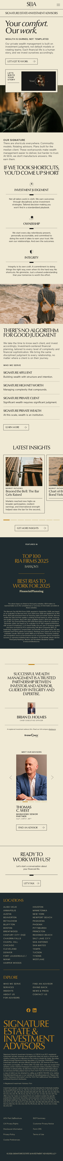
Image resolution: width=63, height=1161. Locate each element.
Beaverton (10, 917)
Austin (7, 914)
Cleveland (10, 949)
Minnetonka (40, 910)
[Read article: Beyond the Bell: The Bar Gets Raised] (24, 471)
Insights (8, 991)
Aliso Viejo (10, 907)
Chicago (8, 945)
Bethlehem (10, 921)
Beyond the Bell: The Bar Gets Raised (22, 493)
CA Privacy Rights (10, 1124)
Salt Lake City (41, 938)
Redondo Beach (43, 935)
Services (8, 987)
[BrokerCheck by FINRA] (31, 735)
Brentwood (10, 931)
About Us (9, 994)
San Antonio (40, 942)
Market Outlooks (14, 488)
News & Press (41, 991)
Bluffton (9, 924)
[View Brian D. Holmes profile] (31, 708)
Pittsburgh (40, 928)
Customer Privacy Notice (43, 1124)
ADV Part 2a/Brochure (12, 1118)
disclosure (52, 729)
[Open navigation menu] (58, 4)
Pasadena (39, 921)
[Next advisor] (52, 777)
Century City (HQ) (14, 935)
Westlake (38, 959)
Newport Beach (42, 917)
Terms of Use (38, 1134)
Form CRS (37, 1129)
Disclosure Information (12, 1129)
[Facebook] (28, 1010)
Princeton (39, 931)
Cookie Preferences (11, 1140)
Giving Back (40, 987)
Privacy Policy (9, 1134)
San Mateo (39, 945)
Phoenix (38, 924)
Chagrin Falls (12, 938)
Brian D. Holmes (31, 717)
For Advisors (11, 998)
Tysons (37, 956)
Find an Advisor (43, 984)
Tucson (37, 952)
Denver (7, 952)
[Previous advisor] (11, 777)
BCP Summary (39, 1118)
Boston (7, 928)
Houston (38, 907)
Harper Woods (12, 963)
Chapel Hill (10, 942)
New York (38, 914)
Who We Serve (12, 984)
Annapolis (9, 910)
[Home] (31, 4)
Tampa (37, 949)
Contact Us (40, 994)
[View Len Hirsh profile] (31, 777)
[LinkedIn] (35, 1010)
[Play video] (38, 81)
